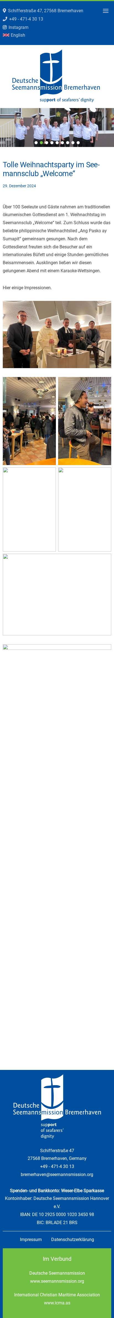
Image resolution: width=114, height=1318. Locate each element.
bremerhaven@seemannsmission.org (57, 1174)
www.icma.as (57, 1302)
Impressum (31, 1239)
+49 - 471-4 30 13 (26, 19)
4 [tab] (51, 142)
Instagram (18, 27)
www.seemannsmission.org (57, 1281)
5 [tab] (57, 142)
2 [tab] (41, 142)
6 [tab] (62, 142)
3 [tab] (46, 142)
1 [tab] (36, 142)
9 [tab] (78, 142)
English (18, 35)
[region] (57, 127)
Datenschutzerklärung (72, 1239)
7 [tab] (67, 142)
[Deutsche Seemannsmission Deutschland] (56, 100)
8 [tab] (72, 142)
